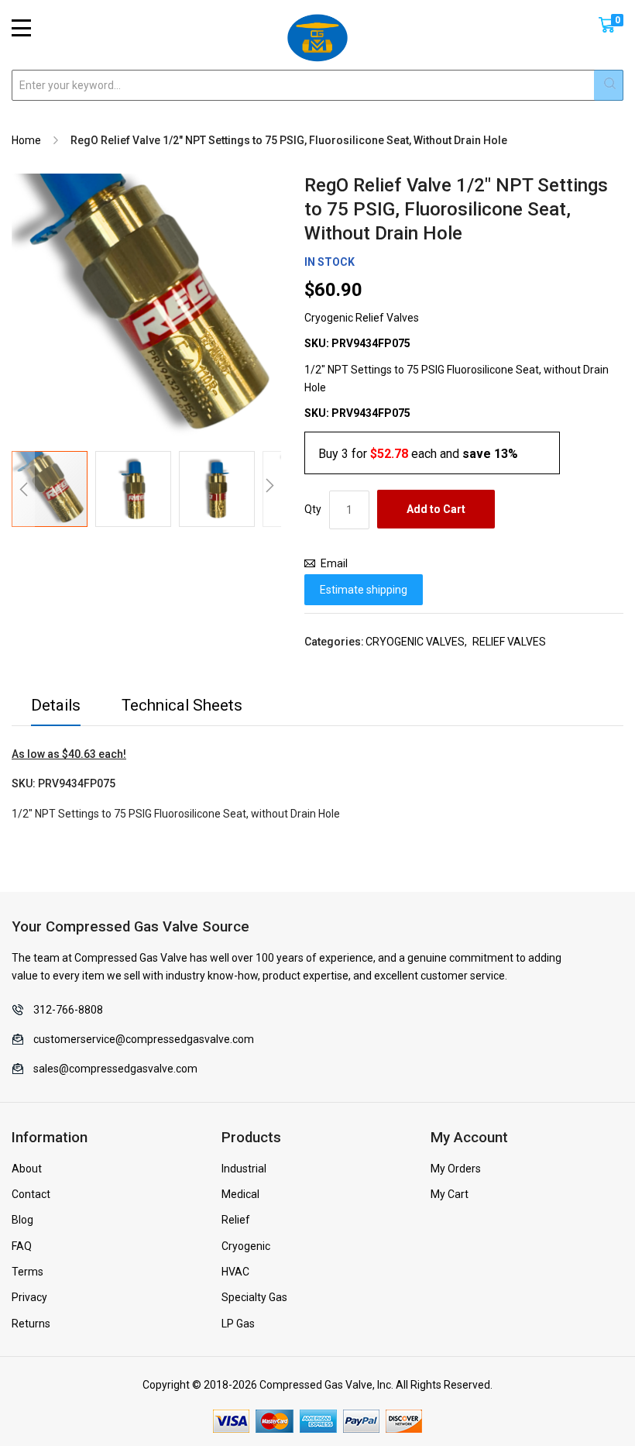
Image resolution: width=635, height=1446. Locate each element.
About (27, 1168)
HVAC (235, 1271)
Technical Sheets (182, 705)
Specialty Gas (254, 1297)
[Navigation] (21, 27)
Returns (31, 1323)
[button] (23, 489)
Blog (22, 1220)
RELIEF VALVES (509, 641)
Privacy (29, 1297)
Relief (235, 1220)
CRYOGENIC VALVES (415, 641)
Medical (240, 1194)
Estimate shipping (363, 590)
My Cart (450, 1194)
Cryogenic (245, 1246)
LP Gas (238, 1323)
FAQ (22, 1246)
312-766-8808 (68, 1010)
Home (26, 140)
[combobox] (317, 85)
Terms (27, 1271)
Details (56, 705)
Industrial (243, 1168)
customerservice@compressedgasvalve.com (143, 1039)
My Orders (456, 1168)
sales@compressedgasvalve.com (115, 1068)
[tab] (56, 709)
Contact (31, 1194)
